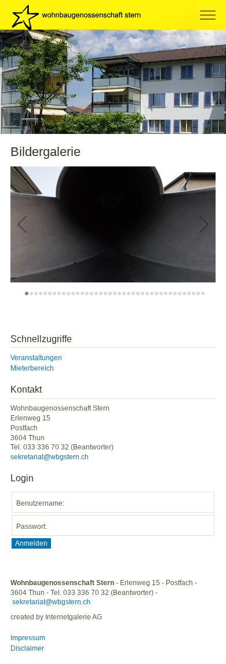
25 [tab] (138, 293)
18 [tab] (105, 293)
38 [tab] (198, 293)
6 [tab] (50, 293)
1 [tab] (26, 293)
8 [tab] (59, 293)
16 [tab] (96, 293)
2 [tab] (31, 293)
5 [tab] (45, 293)
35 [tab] (184, 293)
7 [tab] (54, 293)
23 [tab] (128, 293)
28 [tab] (152, 293)
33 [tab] (175, 293)
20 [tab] (114, 293)
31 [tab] (165, 293)
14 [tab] (87, 293)
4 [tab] (40, 293)
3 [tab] (36, 293)
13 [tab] (82, 293)
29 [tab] (156, 293)
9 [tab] (63, 293)
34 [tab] (179, 293)
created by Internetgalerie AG (56, 617)
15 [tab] (91, 293)
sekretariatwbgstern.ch (49, 457)
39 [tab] (203, 293)
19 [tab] (110, 293)
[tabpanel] (113, 82)
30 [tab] (161, 293)
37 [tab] (193, 293)
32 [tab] (170, 293)
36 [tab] (189, 293)
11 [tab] (73, 293)
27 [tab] (147, 293)
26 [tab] (142, 293)
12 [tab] (77, 293)
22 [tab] (124, 293)
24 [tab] (133, 293)
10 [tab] (68, 293)
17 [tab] (101, 293)
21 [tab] (119, 293)
